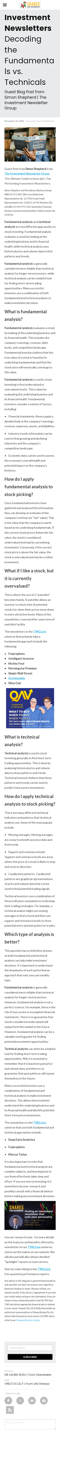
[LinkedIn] (32, 1400)
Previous (8, 1371)
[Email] (44, 1400)
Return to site (13, 1393)
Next (6, 1380)
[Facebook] (8, 1400)
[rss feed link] (10, 1410)
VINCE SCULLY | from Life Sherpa (26, 1384)
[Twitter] (20, 1400)
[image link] (30, 4)
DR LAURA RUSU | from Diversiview (27, 1375)
